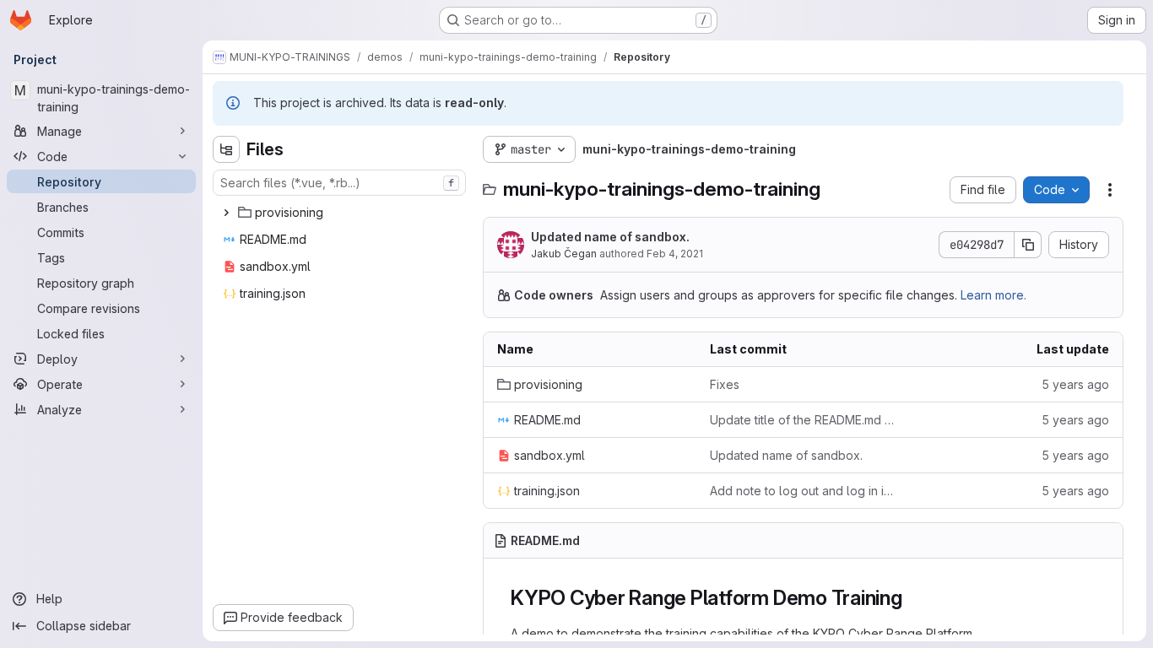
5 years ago (1075, 384)
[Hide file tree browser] (226, 149)
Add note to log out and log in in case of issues (803, 490)
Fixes (724, 384)
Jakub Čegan (564, 253)
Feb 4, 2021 (675, 253)
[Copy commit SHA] (1028, 244)
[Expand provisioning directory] (226, 212)
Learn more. (993, 295)
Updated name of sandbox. (610, 237)
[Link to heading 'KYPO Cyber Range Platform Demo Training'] (913, 598)
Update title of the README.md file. (803, 420)
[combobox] (339, 183)
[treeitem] (341, 212)
